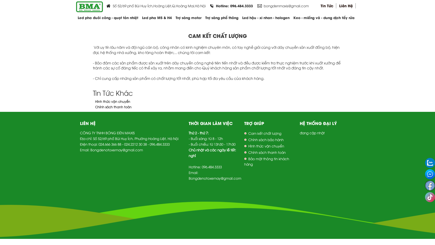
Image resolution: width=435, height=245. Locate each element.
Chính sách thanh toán (113, 107)
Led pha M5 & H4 (157, 17)
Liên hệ (346, 5)
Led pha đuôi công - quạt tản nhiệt (108, 17)
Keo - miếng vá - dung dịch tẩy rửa (324, 17)
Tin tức (327, 5)
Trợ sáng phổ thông (221, 17)
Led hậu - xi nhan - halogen (266, 17)
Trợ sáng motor (188, 17)
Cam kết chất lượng (264, 133)
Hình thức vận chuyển (112, 101)
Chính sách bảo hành (266, 139)
